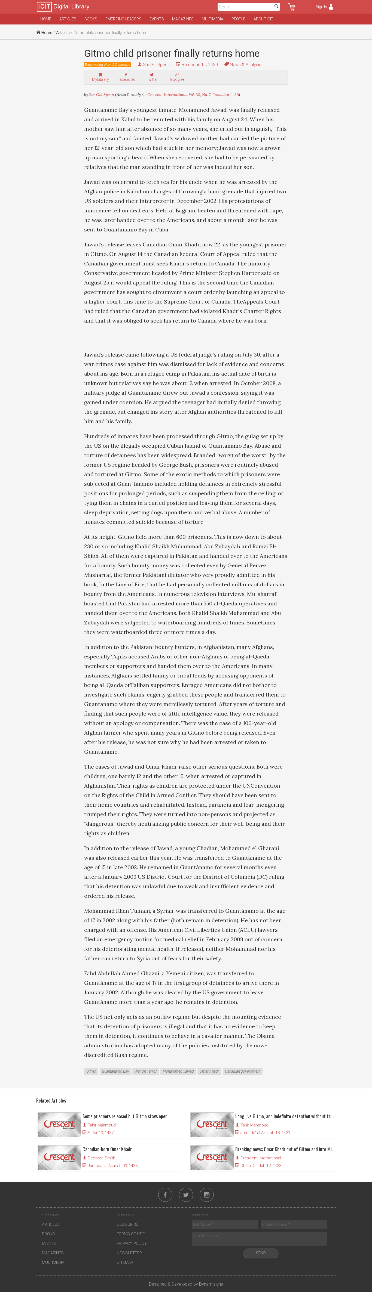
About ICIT (263, 19)
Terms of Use (131, 1233)
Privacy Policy (132, 1243)
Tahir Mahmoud (102, 1125)
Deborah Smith (101, 1158)
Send (261, 1253)
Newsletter (129, 1253)
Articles (67, 19)
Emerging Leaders (123, 19)
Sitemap (125, 1262)
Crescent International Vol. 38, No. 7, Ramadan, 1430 (193, 94)
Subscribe (127, 1224)
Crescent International (260, 1158)
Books (90, 19)
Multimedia (212, 19)
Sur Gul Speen (156, 64)
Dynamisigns (211, 1284)
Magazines (183, 19)
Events (157, 19)
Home (45, 19)
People (238, 19)
